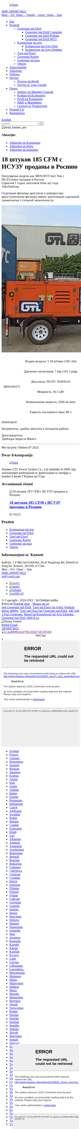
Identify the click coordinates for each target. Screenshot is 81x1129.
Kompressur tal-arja (29, 42)
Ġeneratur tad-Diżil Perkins (42, 35)
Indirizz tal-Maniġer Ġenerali (35, 92)
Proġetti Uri (16, 109)
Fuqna (13, 88)
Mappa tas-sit (40, 603)
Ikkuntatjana (17, 113)
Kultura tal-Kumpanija (31, 95)
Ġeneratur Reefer (28, 56)
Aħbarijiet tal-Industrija (23, 149)
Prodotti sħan (22, 603)
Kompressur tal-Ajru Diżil (41, 46)
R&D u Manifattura (29, 102)
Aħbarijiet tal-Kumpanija (24, 142)
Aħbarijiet (15, 71)
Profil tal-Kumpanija (30, 99)
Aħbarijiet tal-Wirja (21, 146)
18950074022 (10, 628)
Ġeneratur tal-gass (28, 60)
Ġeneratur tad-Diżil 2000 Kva (20, 618)
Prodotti (14, 25)
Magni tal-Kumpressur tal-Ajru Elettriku (49, 614)
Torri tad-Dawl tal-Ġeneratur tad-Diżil (43, 610)
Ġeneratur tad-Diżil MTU (41, 39)
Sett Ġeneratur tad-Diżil (16, 607)
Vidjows (14, 74)
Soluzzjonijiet (17, 67)
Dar (11, 21)
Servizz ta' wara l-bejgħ (31, 85)
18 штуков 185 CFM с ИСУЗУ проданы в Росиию (35, 504)
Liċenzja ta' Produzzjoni (32, 106)
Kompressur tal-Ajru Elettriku (43, 49)
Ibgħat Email (9, 625)
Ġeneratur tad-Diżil (29, 28)
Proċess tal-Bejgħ (28, 81)
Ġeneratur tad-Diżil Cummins (43, 32)
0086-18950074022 (14, 573)
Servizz (14, 78)
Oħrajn (21, 63)
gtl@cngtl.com (11, 576)
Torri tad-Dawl (26, 53)
